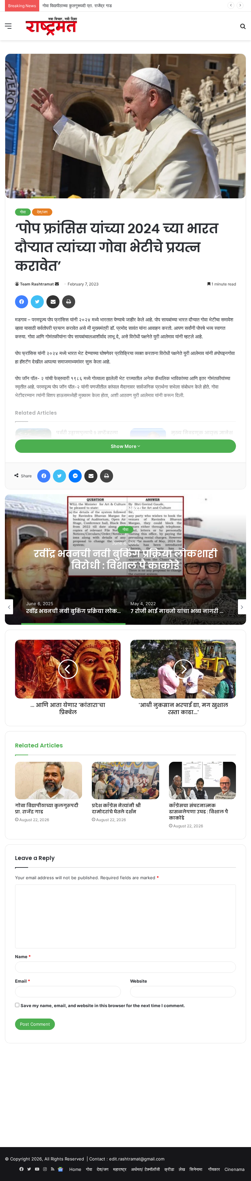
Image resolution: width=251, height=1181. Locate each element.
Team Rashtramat (37, 284)
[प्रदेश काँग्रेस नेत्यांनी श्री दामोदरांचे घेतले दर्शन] (125, 781)
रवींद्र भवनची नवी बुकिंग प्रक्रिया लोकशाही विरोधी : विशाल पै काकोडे (125, 560)
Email (22, 981)
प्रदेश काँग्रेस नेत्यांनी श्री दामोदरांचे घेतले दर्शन (79, 5)
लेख (182, 1169)
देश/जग (42, 211)
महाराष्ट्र (119, 1169)
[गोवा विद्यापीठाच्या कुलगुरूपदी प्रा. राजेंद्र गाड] (48, 781)
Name (23, 956)
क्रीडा (169, 1169)
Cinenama (234, 1169)
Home (75, 1169)
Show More (124, 446)
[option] (125, 559)
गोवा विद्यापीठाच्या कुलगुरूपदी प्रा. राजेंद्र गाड (46, 808)
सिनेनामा (197, 1169)
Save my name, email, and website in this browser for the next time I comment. (103, 1005)
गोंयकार (214, 1169)
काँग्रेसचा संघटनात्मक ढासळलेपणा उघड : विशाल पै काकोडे (198, 811)
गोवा (23, 211)
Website (138, 981)
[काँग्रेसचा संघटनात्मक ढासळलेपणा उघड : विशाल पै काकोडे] (202, 781)
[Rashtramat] (51, 26)
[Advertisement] (125, 1089)
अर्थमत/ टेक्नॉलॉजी (145, 1169)
